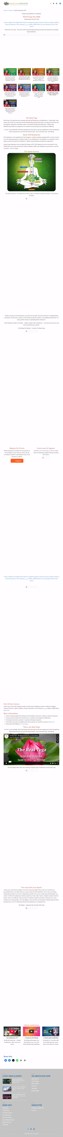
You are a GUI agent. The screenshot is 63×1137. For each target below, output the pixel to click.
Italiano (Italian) (54, 22)
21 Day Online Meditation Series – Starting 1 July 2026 (19, 1088)
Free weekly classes (6, 1115)
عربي (27, 24)
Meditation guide (35, 1091)
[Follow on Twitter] (53, 3)
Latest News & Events (7, 1113)
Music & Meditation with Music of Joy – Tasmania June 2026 (18, 1096)
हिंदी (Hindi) (37, 24)
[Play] (31, 1031)
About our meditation (7, 1117)
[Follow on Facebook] (51, 3)
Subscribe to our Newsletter (38, 1108)
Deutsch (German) (10, 24)
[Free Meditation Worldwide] (15, 3)
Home (5, 10)
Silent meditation (35, 1083)
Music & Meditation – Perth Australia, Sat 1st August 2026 (18, 1080)
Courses (10, 10)
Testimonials (5, 1124)
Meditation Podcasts (7, 1122)
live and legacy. (24, 724)
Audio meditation (35, 1081)
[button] (10, 75)
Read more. (7, 710)
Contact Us (34, 1110)
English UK (11, 22)
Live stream (34, 1086)
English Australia (33, 22)
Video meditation (35, 1079)
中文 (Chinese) (20, 24)
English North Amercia (22, 22)
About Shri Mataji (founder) (8, 1120)
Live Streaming (5, 1110)
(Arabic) (30, 24)
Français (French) (44, 22)
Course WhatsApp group (45, 450)
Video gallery (34, 1088)
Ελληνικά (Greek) (45, 24)
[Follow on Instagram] (56, 3)
